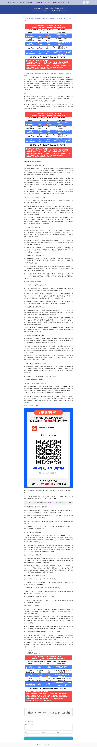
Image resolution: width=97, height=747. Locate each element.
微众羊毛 (67, 2)
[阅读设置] (87, 2)
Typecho (52, 745)
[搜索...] (84, 2)
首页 (9, 2)
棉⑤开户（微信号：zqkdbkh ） (56, 2)
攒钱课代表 (63, 10)
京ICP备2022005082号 (39, 745)
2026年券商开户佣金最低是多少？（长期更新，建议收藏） (32, 2)
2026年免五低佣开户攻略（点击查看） (34, 654)
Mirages (60, 745)
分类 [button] (14, 2)
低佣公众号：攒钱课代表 (37, 10)
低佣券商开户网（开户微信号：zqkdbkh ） (53, 744)
